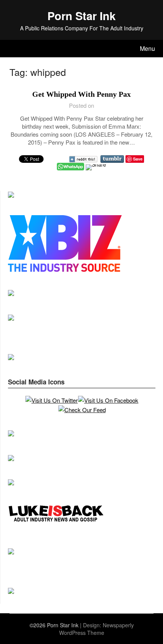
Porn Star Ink (81, 16)
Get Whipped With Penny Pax (81, 94)
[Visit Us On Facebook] (108, 400)
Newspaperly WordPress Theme (96, 628)
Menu (147, 48)
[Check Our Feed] (82, 410)
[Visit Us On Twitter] (51, 400)
